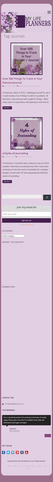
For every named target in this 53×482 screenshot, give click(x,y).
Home (9, 466)
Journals (30, 86)
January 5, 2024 (9, 157)
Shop (19, 466)
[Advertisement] (15, 266)
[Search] (47, 197)
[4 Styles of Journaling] (26, 119)
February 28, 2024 (10, 86)
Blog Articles (23, 86)
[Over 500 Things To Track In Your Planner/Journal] (26, 44)
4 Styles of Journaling (15, 153)
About (15, 466)
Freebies (38, 466)
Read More (7, 107)
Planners (37, 86)
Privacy (27, 469)
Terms (45, 466)
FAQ (24, 466)
